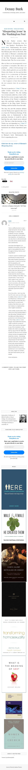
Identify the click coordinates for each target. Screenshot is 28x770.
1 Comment (24, 187)
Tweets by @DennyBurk (7, 757)
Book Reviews (8, 28)
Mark (9, 221)
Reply (25, 220)
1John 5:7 (20, 297)
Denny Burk (14, 9)
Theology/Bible (19, 28)
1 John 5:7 (18, 88)
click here (5, 47)
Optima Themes (18, 767)
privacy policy (20, 457)
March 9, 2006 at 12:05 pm (13, 222)
